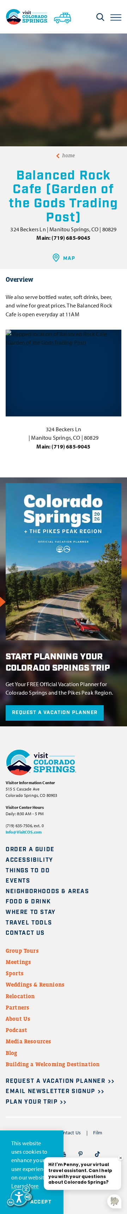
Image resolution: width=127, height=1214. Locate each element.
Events (18, 881)
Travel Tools (29, 923)
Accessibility (29, 860)
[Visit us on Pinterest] (80, 1154)
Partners (17, 1007)
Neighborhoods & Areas (47, 891)
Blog (12, 1053)
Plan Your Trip (32, 1102)
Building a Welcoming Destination (52, 1064)
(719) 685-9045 (71, 237)
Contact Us (25, 933)
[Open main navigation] (115, 17)
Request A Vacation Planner (54, 712)
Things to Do (28, 870)
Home (68, 155)
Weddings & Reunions (35, 984)
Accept (41, 1202)
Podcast (16, 1030)
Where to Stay (31, 912)
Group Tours (22, 950)
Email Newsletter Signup (50, 1091)
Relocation (20, 996)
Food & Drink (28, 901)
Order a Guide (30, 849)
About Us (18, 1018)
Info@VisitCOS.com (24, 832)
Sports (15, 973)
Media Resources (28, 1041)
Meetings (18, 962)
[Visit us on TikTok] (97, 1154)
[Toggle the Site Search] (100, 17)
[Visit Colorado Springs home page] (27, 16)
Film (97, 1132)
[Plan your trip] (62, 16)
